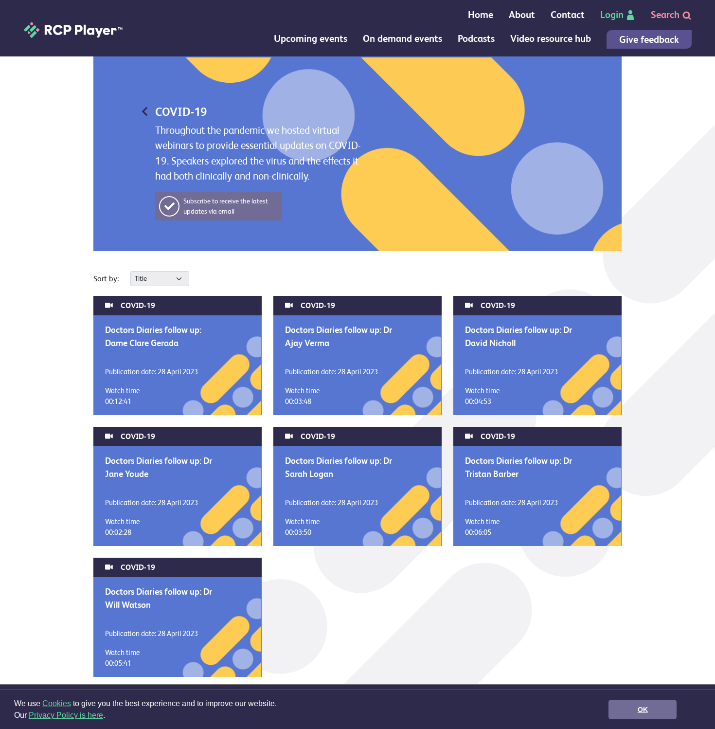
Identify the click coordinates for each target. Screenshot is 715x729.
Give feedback (649, 39)
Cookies (56, 703)
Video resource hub (550, 38)
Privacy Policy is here (66, 715)
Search (666, 14)
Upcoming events (310, 38)
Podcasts (476, 38)
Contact (568, 14)
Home (480, 14)
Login (612, 14)
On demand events (402, 38)
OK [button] (643, 709)
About (522, 14)
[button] (108, 716)
